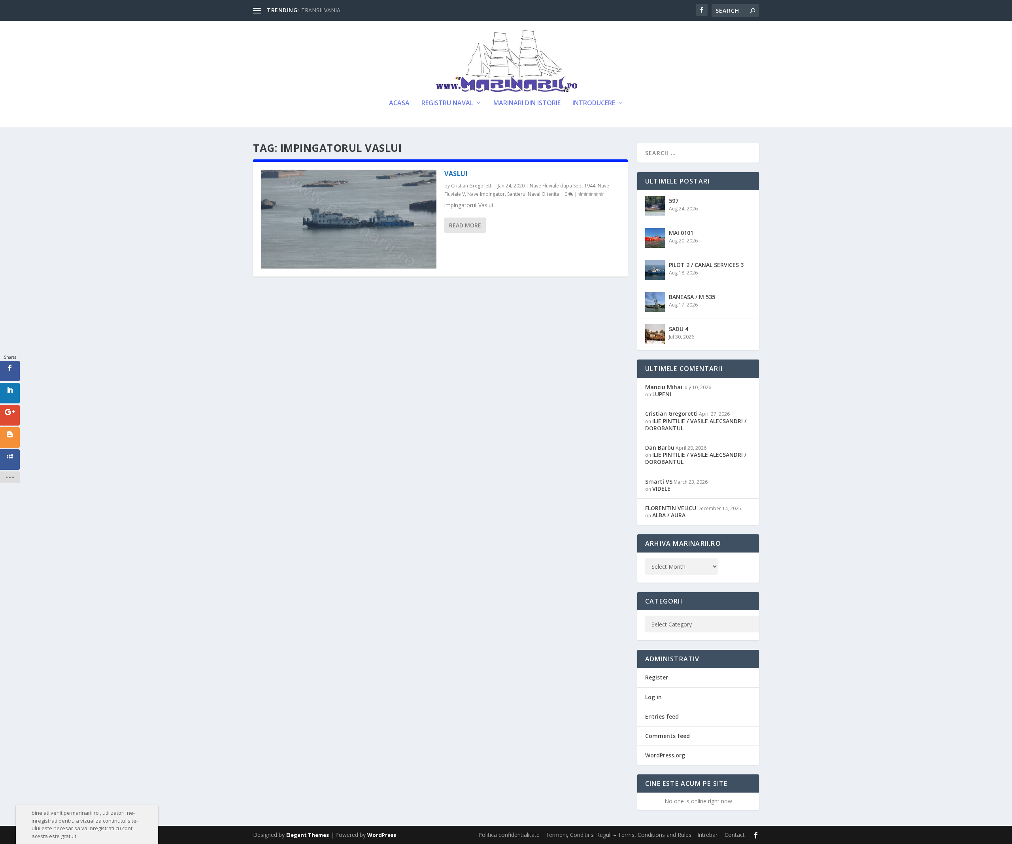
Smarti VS (658, 481)
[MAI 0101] (655, 238)
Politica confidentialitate (509, 834)
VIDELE (661, 488)
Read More (465, 225)
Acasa (399, 103)
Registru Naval (447, 103)
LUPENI (661, 394)
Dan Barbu (659, 447)
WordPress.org (665, 755)
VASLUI (456, 173)
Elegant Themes (307, 834)
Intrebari (708, 834)
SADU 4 (678, 329)
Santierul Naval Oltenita (533, 194)
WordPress (381, 834)
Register (656, 677)
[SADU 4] (655, 334)
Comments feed (667, 736)
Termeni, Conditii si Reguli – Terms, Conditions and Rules (618, 834)
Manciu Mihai (663, 387)
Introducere (593, 103)
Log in (653, 697)
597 (673, 200)
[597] (655, 206)
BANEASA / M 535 (692, 297)
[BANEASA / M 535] (655, 302)
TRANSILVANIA (320, 10)
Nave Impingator (486, 194)
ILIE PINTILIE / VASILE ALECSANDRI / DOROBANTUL (695, 424)
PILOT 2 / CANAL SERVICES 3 (706, 265)
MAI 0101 (681, 233)
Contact (735, 834)
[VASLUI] (348, 219)
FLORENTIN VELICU (670, 508)
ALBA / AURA (668, 515)
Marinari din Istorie (527, 103)
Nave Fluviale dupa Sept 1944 (562, 185)
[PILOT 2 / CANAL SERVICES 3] (655, 270)
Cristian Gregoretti (472, 185)
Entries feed (662, 716)
